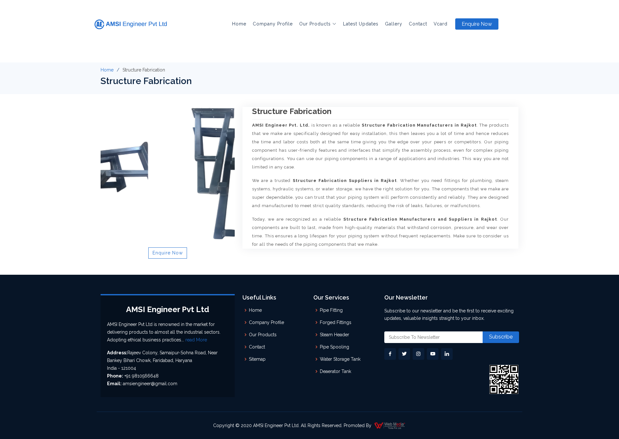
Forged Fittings (335, 322)
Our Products (263, 334)
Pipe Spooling (334, 347)
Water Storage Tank (340, 359)
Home (239, 23)
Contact (418, 23)
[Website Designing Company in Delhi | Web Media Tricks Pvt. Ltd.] (390, 425)
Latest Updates (360, 23)
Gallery (393, 23)
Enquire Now (477, 24)
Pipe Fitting (331, 310)
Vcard (440, 23)
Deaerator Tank (335, 371)
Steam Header (334, 334)
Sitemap (257, 359)
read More (196, 339)
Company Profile (273, 23)
